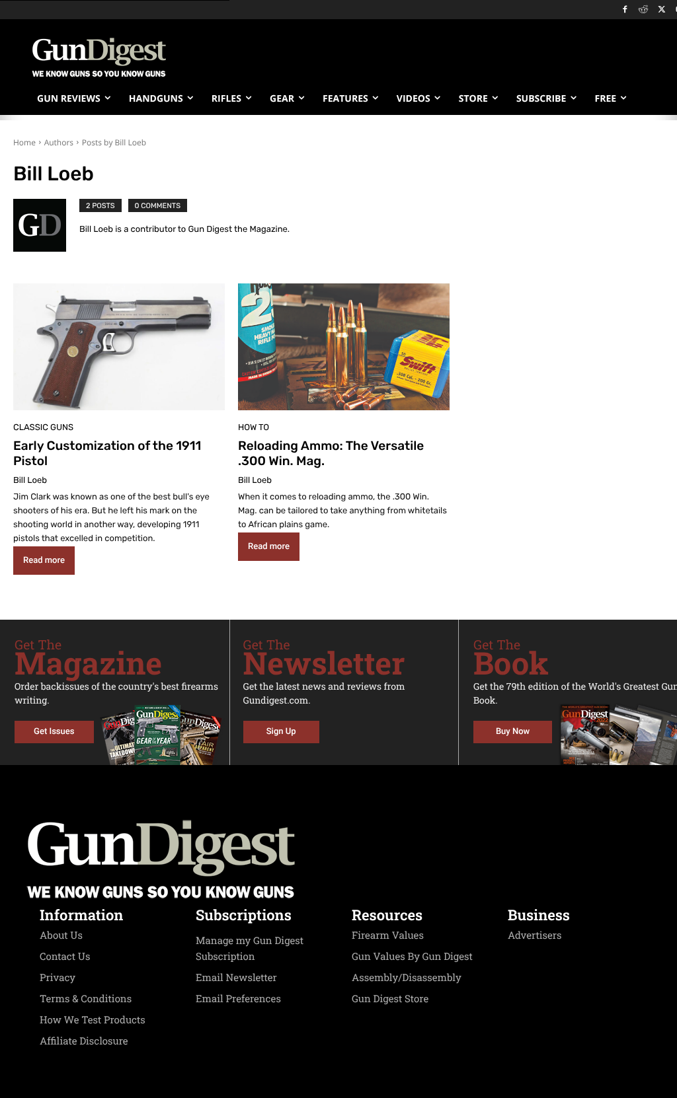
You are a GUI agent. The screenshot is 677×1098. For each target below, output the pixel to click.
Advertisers (535, 935)
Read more (44, 561)
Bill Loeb (30, 481)
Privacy (57, 977)
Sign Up (281, 732)
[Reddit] (643, 10)
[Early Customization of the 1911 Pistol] (119, 346)
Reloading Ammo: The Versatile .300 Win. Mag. (331, 453)
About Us (61, 935)
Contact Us (65, 956)
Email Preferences (238, 999)
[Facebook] (625, 10)
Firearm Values (388, 935)
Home (24, 142)
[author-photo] (46, 225)
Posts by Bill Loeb (114, 142)
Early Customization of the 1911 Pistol (107, 453)
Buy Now (513, 732)
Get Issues (54, 732)
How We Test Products (92, 1020)
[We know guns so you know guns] (98, 57)
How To (253, 427)
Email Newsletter (236, 977)
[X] (661, 10)
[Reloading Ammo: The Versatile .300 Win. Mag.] (344, 346)
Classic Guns (43, 427)
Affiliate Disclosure (84, 1041)
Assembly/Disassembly (406, 977)
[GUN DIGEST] (338, 859)
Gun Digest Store (390, 999)
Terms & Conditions (86, 999)
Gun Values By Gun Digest (412, 956)
